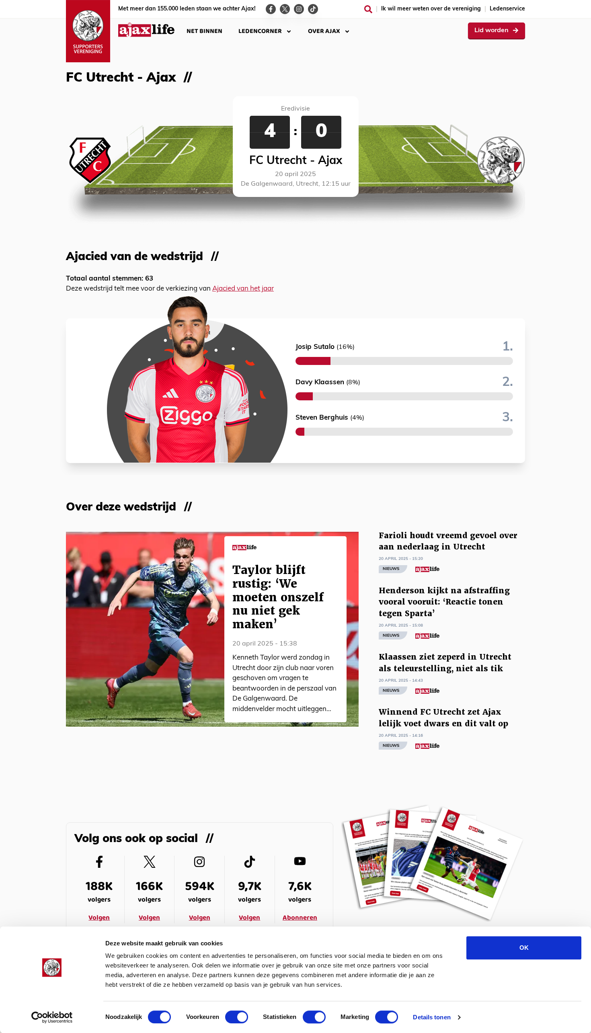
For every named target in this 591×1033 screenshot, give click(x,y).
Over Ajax (324, 31)
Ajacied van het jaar (243, 288)
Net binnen (204, 31)
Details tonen (431, 1017)
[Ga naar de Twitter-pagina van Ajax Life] (285, 9)
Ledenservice (507, 9)
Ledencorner (260, 31)
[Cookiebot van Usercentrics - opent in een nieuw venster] (52, 1017)
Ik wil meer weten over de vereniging (431, 9)
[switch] (236, 1016)
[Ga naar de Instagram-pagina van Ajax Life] (299, 9)
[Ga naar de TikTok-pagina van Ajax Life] (313, 9)
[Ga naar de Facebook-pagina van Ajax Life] (271, 9)
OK (524, 947)
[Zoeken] (368, 9)
